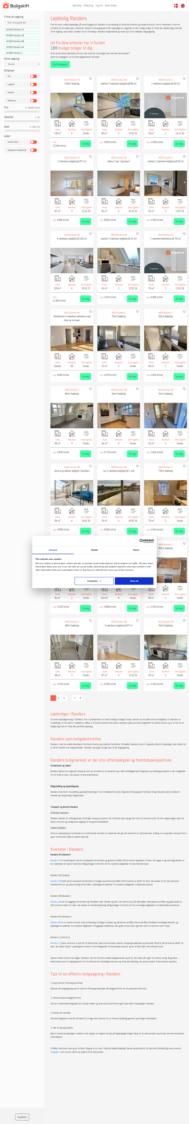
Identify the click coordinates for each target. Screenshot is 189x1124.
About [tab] (136, 550)
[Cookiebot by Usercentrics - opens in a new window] (142, 541)
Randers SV (56, 860)
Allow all (134, 581)
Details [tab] (94, 550)
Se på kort (22, 1117)
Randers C (55, 943)
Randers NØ (56, 901)
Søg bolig (77, 5)
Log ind (99, 5)
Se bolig (85, 143)
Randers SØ (56, 881)
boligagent (55, 1051)
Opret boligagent (60, 64)
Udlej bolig (88, 5)
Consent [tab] (53, 550)
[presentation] (53, 104)
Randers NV (56, 922)
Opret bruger (110, 5)
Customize (92, 581)
